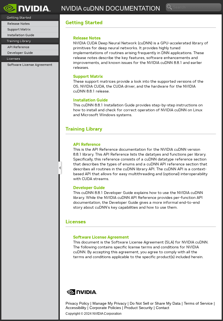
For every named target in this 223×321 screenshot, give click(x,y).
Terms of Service (198, 303)
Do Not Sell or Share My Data (155, 303)
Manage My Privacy (109, 303)
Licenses (13, 59)
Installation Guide (20, 35)
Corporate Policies (105, 307)
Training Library (19, 41)
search (169, 7)
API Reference (18, 47)
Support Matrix (18, 29)
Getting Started (19, 18)
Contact (162, 307)
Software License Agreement (29, 65)
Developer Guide (20, 53)
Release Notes (18, 24)
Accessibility (76, 307)
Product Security (138, 307)
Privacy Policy (77, 303)
